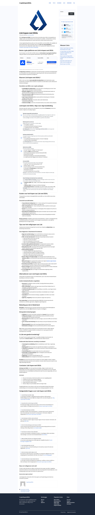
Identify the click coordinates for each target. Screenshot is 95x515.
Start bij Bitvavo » (51, 62)
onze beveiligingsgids (47, 455)
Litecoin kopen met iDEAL (25, 491)
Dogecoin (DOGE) (57, 505)
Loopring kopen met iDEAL (25, 490)
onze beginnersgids (38, 427)
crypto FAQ (27, 448)
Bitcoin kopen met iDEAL (65, 64)
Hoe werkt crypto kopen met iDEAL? (34, 414)
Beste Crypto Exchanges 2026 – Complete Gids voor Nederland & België (66, 57)
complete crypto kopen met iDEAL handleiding (28, 47)
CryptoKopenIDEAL (25, 3)
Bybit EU (43, 502)
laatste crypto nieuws (51, 261)
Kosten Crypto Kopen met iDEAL (45, 406)
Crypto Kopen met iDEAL (25, 489)
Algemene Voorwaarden (71, 512)
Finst (42, 501)
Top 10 (54, 2)
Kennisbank (69, 2)
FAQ (74, 2)
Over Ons (69, 499)
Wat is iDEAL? (44, 434)
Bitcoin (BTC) (56, 499)
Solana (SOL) (56, 504)
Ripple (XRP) (56, 502)
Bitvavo (42, 499)
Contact (68, 501)
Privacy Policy (63, 512)
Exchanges (59, 2)
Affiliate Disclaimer (71, 502)
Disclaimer (69, 504)
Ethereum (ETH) (57, 501)
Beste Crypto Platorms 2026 (68, 21)
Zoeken (61, 11)
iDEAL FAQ (26, 421)
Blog (64, 2)
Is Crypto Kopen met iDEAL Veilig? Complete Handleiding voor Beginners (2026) (67, 53)
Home (50, 2)
